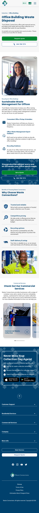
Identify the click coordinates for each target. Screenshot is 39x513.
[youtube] (21, 464)
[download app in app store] (11, 379)
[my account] (30, 3)
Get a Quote (19, 172)
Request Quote (19, 455)
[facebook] (13, 464)
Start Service (19, 450)
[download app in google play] (27, 379)
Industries (5, 13)
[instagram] (17, 464)
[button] (35, 3)
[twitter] (26, 464)
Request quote (19, 38)
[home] (5, 3)
